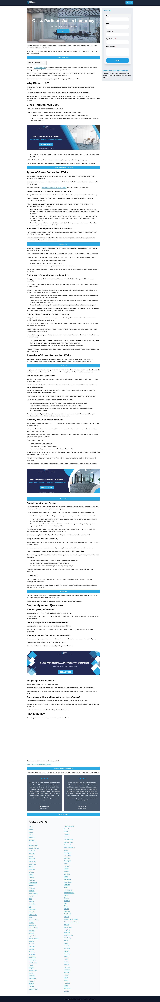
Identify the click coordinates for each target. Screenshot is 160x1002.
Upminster (32, 944)
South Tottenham (69, 826)
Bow (30, 906)
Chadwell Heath (33, 920)
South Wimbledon (69, 847)
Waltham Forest (33, 989)
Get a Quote (62, 31)
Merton (66, 831)
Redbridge (32, 930)
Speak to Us (63, 498)
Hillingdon (67, 983)
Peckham (31, 890)
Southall (66, 964)
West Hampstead (69, 892)
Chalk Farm (67, 855)
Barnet (66, 940)
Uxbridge (66, 991)
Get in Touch (63, 365)
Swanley (48, 764)
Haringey (66, 866)
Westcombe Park (34, 848)
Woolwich (31, 837)
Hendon (66, 908)
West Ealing (67, 938)
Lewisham (32, 853)
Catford (31, 856)
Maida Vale (67, 879)
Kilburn (66, 887)
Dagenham (32, 885)
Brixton (31, 917)
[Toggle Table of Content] (43, 63)
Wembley (67, 932)
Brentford (66, 924)
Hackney (31, 941)
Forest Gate (32, 904)
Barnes (66, 895)
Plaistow (31, 877)
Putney (66, 876)
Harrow (66, 962)
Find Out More (63, 244)
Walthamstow (33, 970)
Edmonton (67, 884)
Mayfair (31, 973)
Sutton (66, 863)
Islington (31, 968)
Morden (66, 850)
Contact (129, 2)
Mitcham (31, 983)
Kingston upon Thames (71, 919)
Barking (31, 874)
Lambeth (31, 922)
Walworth (31, 912)
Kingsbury (67, 930)
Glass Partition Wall (40, 67)
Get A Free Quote (63, 814)
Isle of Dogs (32, 864)
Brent (65, 903)
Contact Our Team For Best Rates (63, 167)
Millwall (31, 866)
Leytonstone (32, 936)
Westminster (32, 957)
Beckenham (32, 861)
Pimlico (31, 965)
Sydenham (32, 880)
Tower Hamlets (33, 893)
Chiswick (66, 898)
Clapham (31, 952)
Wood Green (68, 882)
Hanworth (67, 967)
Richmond (67, 911)
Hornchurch (32, 925)
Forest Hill (32, 869)
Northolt (66, 972)
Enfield (66, 906)
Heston (66, 959)
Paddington (67, 853)
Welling (34, 764)
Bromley (31, 896)
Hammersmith (68, 890)
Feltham (66, 975)
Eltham (43, 764)
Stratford (31, 901)
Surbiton (66, 916)
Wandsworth (67, 845)
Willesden (67, 900)
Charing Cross (33, 962)
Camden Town (68, 839)
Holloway (67, 834)
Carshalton (67, 829)
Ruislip (66, 985)
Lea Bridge (32, 954)
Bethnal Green (33, 914)
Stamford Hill (32, 978)
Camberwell (32, 909)
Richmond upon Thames (71, 922)
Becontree (32, 888)
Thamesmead (33, 843)
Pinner (66, 980)
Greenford (67, 954)
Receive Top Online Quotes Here (63, 768)
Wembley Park (68, 935)
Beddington (32, 960)
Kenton (66, 956)
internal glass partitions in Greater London (54, 187)
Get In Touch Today (63, 57)
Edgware (66, 951)
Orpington (31, 840)
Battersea (31, 981)
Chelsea (31, 986)
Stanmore (67, 970)
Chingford (67, 874)
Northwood (67, 988)
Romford (31, 949)
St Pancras (32, 975)
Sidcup (29, 764)
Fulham (66, 868)
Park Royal (67, 914)
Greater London (33, 845)
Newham (31, 872)
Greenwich (32, 859)
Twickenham (68, 927)
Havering (66, 837)
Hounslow (67, 948)
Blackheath (32, 851)
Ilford (30, 898)
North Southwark (34, 938)
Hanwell (66, 946)
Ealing (66, 943)
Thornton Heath (33, 928)
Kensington (67, 861)
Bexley (39, 764)
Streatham (32, 946)
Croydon (31, 933)
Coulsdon (67, 858)
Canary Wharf (33, 882)
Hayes (66, 977)
